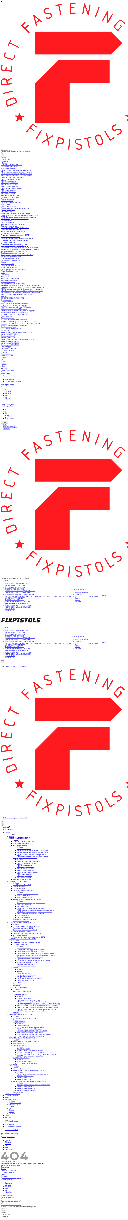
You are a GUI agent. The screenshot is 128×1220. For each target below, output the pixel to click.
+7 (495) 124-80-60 (7, 370)
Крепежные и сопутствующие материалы (31, 903)
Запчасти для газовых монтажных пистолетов (32, 1074)
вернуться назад (6, 1165)
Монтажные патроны (24, 849)
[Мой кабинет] (2, 664)
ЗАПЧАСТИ (17, 1068)
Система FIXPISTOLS (8, 1170)
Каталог (11, 836)
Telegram (8, 392)
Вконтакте (8, 390)
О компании (5, 1167)
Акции (3, 1174)
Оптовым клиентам (7, 1172)
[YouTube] (6, 413)
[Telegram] (5, 411)
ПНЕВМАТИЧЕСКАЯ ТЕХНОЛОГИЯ (26, 942)
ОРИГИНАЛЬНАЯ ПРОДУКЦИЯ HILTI (27, 926)
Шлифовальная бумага (24, 1061)
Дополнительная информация (11, 1178)
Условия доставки (7, 1179)
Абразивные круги (23, 1049)
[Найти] (2, 155)
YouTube (8, 393)
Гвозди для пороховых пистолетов (28, 861)
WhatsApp (8, 399)
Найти (3, 1210)
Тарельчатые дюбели (24, 998)
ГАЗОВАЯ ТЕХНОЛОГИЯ (22, 885)
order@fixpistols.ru (8, 385)
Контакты (4, 1176)
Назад (13, 834)
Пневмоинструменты (24, 948)
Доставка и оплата (15, 1103)
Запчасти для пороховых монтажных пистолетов (33, 1085)
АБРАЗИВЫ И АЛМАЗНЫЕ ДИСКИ (26, 1041)
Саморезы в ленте (23, 1025)
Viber (6, 395)
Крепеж (19, 971)
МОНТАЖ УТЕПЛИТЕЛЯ (22, 991)
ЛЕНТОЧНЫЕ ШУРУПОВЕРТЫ (24, 1018)
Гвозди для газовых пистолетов (27, 894)
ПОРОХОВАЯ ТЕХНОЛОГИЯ (23, 841)
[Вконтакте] (5, 409)
